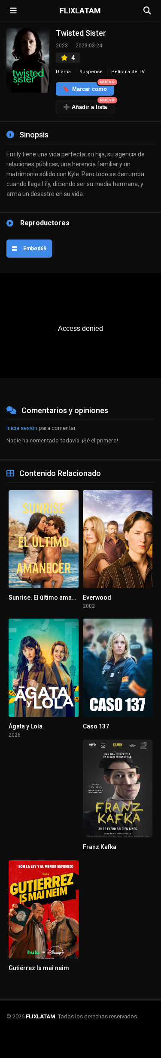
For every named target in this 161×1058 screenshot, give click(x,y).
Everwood (97, 597)
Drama (63, 72)
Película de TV (128, 72)
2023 (62, 46)
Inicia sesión (21, 427)
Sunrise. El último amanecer (48, 597)
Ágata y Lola (26, 726)
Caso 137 (96, 726)
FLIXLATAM (80, 11)
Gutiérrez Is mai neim (39, 968)
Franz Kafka (99, 846)
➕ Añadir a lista (88, 105)
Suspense (91, 72)
